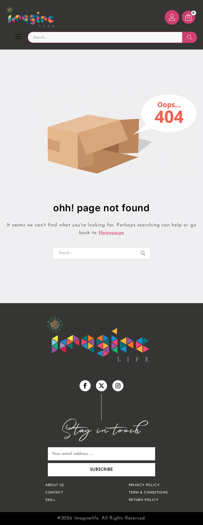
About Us (54, 485)
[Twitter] (101, 385)
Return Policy (143, 500)
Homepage (111, 233)
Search (189, 37)
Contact (54, 492)
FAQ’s (50, 500)
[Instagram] (117, 385)
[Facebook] (85, 385)
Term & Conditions (148, 492)
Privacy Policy (144, 485)
